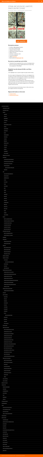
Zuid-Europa (5, 380)
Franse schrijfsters (7, 241)
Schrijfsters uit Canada (8, 235)
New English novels (7, 372)
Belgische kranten (7, 229)
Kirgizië (5, 196)
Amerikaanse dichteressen (9, 333)
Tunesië (5, 147)
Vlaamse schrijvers (7, 225)
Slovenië (5, 266)
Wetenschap (4, 417)
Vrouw (4, 399)
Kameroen (6, 130)
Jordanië (5, 194)
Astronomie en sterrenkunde (8, 421)
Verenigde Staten (6, 327)
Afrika (4, 112)
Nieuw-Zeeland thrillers (9, 167)
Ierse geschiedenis (7, 251)
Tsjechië (5, 321)
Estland (5, 298)
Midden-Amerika (6, 255)
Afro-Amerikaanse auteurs (9, 329)
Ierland (4, 245)
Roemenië (5, 317)
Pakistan (5, 204)
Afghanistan (6, 175)
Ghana (5, 126)
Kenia (5, 132)
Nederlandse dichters (8, 276)
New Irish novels (7, 253)
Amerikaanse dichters (8, 335)
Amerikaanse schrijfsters (8, 339)
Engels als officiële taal (7, 407)
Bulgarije (6, 296)
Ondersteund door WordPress (20, 455)
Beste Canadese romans (8, 233)
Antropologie (5, 419)
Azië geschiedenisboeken (8, 173)
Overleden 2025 (5, 110)
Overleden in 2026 (6, 108)
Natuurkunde (5, 434)
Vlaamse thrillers (7, 227)
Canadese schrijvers (6, 231)
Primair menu (41, 1)
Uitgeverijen (4, 415)
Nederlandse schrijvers (7, 270)
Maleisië (5, 200)
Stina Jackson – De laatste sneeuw (25, 10)
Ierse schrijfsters (7, 249)
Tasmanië (5, 169)
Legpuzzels (5, 393)
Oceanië (4, 292)
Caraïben (4, 237)
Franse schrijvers (7, 243)
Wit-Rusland (6, 323)
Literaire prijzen (5, 401)
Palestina (5, 206)
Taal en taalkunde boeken (7, 413)
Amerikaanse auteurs (8, 331)
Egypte (5, 122)
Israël (5, 190)
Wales (5, 376)
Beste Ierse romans (7, 247)
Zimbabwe (6, 151)
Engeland (6, 364)
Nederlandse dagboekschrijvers (10, 274)
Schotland (6, 374)
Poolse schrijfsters (8, 315)
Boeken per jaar (5, 382)
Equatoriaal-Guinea (7, 124)
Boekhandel (19, 57)
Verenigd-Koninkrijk (7, 358)
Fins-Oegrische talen (6, 409)
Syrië (5, 210)
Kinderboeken (5, 391)
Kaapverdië (6, 128)
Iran (5, 188)
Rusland (5, 319)
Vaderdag (4, 397)
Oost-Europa (5, 294)
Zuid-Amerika (5, 378)
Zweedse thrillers (12, 93)
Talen (3, 405)
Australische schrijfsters (8, 161)
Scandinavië (5, 325)
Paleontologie (5, 436)
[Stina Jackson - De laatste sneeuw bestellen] (21, 41)
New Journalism (7, 354)
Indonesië (6, 186)
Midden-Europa (5, 257)
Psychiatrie (5, 440)
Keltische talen (5, 411)
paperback (15, 56)
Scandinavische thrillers (13, 95)
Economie (4, 423)
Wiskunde (4, 450)
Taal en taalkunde (6, 446)
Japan (5, 192)
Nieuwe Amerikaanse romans (9, 356)
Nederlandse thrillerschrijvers (10, 284)
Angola (5, 116)
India (5, 184)
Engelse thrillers (7, 370)
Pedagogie (5, 438)
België (4, 216)
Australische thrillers (8, 163)
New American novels (8, 352)
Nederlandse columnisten (9, 272)
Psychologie (5, 442)
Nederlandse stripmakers (8, 282)
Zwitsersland (6, 268)
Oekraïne (5, 311)
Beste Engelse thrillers (8, 362)
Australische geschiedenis (9, 159)
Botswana (6, 118)
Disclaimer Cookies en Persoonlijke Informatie (8, 455)
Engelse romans (7, 366)
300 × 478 (16, 10)
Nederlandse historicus (8, 278)
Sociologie (5, 444)
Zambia (5, 149)
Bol (22, 57)
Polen (5, 313)
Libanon (5, 198)
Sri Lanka (5, 208)
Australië (4, 157)
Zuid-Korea (6, 214)
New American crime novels (9, 350)
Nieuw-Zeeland (6, 165)
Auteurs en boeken (5, 106)
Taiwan (5, 212)
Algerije (5, 114)
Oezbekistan (6, 202)
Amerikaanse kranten (8, 337)
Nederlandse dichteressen (9, 290)
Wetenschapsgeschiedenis (7, 448)
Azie (3, 171)
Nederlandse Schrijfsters (7, 288)
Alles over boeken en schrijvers (9, 1)
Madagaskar (6, 134)
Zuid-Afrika (6, 153)
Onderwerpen (4, 403)
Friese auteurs (6, 286)
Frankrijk (4, 239)
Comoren (5, 120)
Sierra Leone (6, 143)
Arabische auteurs (6, 155)
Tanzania (5, 145)
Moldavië (5, 309)
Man (3, 395)
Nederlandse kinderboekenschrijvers (11, 280)
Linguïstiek (5, 432)
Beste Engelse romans (8, 360)
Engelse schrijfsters (7, 368)
